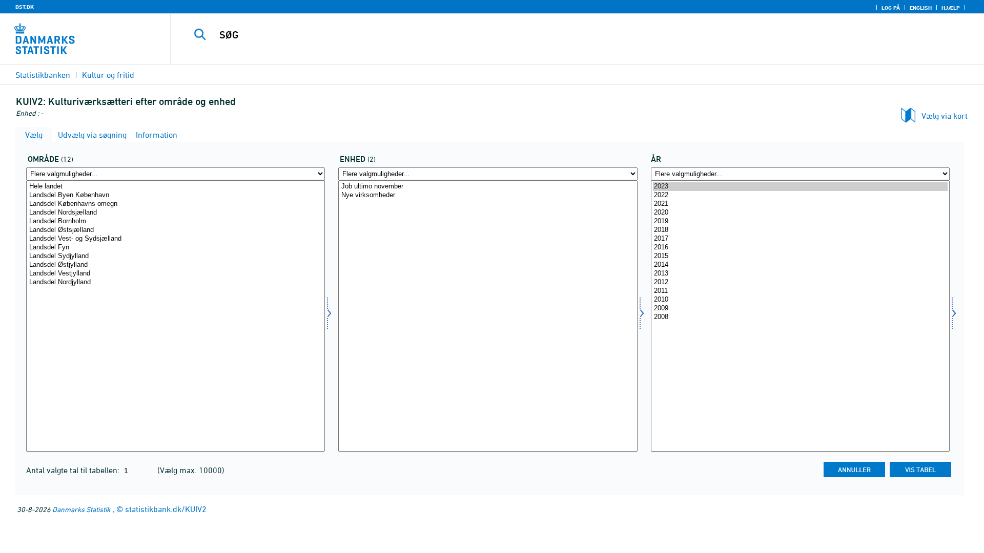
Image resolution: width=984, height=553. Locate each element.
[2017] (800, 239)
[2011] (800, 291)
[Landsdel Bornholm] (175, 221)
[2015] (800, 256)
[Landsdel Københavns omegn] (175, 204)
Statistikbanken (42, 74)
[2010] (800, 299)
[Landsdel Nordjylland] (175, 282)
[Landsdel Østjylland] (175, 265)
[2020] (800, 212)
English (921, 7)
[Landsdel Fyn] (175, 247)
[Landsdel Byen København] (175, 195)
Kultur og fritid (108, 74)
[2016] (800, 247)
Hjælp (950, 7)
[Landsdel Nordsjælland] (175, 212)
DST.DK (24, 6)
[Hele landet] (175, 186)
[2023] (800, 186)
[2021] (800, 204)
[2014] (800, 265)
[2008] (800, 317)
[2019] (800, 221)
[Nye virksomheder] (487, 195)
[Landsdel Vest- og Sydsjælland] (175, 239)
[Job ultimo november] (487, 186)
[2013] (800, 273)
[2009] (800, 308)
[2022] (800, 195)
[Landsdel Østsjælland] (175, 230)
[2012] (800, 282)
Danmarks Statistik (81, 509)
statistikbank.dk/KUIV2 (166, 509)
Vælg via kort (944, 115)
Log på (890, 7)
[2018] (800, 230)
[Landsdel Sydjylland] (175, 256)
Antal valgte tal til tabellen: (73, 470)
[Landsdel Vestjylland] (175, 273)
